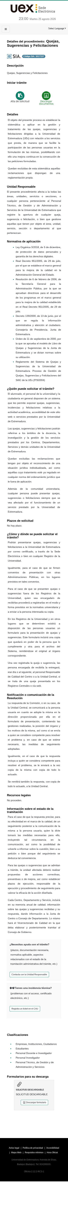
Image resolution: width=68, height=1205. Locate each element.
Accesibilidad (52, 1148)
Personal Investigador (28, 1057)
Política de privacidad (33, 1148)
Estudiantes (22, 1048)
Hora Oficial (52, 1152)
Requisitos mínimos (34, 1152)
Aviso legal (14, 1148)
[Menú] (6, 29)
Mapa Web (16, 1152)
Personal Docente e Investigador (34, 1053)
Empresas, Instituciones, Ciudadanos (36, 1044)
